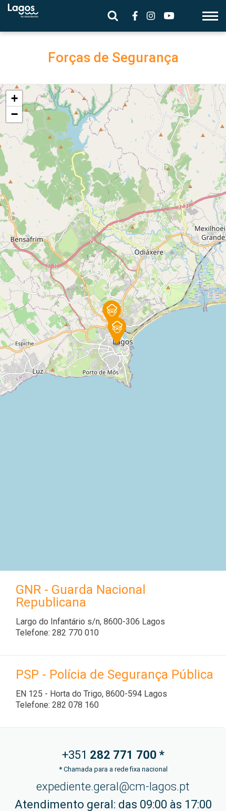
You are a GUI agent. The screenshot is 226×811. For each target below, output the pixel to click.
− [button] (14, 114)
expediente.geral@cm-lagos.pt (113, 786)
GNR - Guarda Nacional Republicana (81, 596)
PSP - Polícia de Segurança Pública (114, 674)
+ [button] (14, 98)
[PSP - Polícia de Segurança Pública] (109, 309)
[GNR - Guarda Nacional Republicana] (114, 326)
